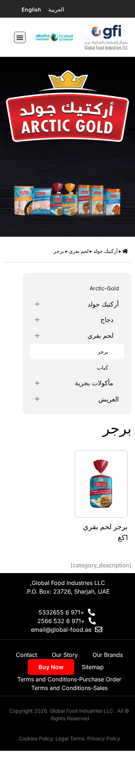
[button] (20, 37)
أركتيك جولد (105, 251)
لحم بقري (79, 251)
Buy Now (51, 667)
